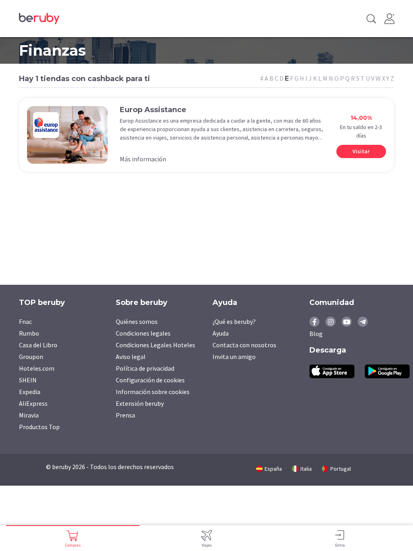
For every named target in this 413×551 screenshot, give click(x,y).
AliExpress (33, 403)
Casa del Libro (38, 345)
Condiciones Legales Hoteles (155, 345)
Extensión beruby (140, 403)
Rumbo (29, 333)
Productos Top (39, 427)
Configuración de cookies (150, 380)
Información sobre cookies (153, 392)
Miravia (29, 415)
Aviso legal (131, 357)
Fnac (25, 321)
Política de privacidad (145, 368)
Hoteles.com (36, 368)
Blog (316, 334)
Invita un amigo (234, 357)
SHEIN (28, 380)
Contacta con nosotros (244, 345)
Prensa (125, 415)
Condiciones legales (143, 333)
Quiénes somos (137, 321)
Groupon (31, 357)
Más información (143, 159)
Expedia (29, 392)
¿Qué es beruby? (234, 321)
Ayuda (221, 333)
